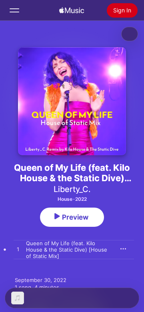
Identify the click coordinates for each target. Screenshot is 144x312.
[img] (71, 10)
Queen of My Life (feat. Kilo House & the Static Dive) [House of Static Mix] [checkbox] (66, 249)
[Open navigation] (14, 10)
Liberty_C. (72, 189)
